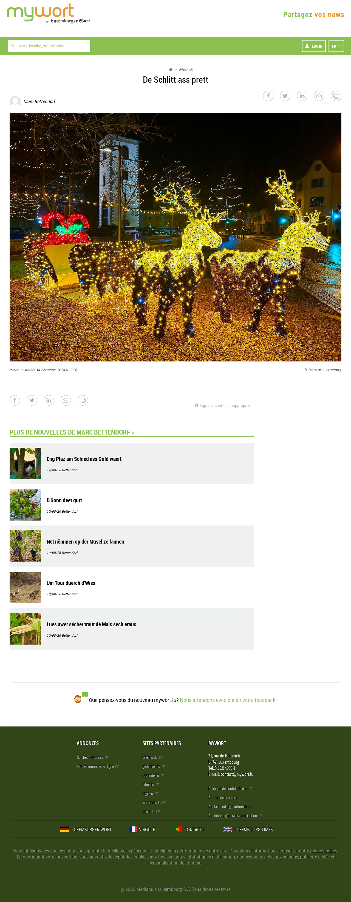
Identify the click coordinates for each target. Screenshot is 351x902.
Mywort (217, 743)
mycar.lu (149, 811)
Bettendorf (69, 470)
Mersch (186, 69)
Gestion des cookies (222, 797)
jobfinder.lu (151, 775)
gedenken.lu (152, 766)
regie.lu (148, 793)
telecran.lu (150, 757)
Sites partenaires (162, 743)
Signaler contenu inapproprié (224, 405)
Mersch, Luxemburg (324, 369)
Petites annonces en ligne (96, 766)
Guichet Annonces (90, 757)
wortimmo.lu (152, 802)
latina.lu (149, 784)
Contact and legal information (229, 807)
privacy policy (323, 851)
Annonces (88, 743)
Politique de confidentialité (228, 788)
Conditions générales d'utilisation (233, 816)
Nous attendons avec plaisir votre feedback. (228, 700)
